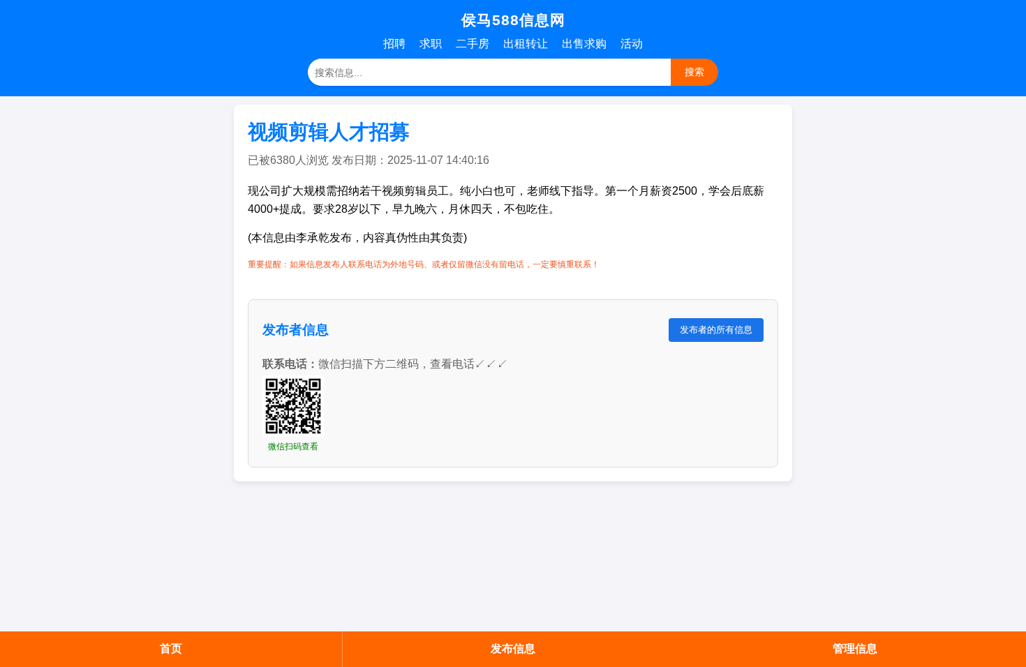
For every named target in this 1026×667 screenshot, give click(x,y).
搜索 (694, 71)
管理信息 (855, 648)
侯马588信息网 (513, 20)
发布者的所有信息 (716, 329)
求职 (430, 44)
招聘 (394, 44)
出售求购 (584, 44)
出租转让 (525, 44)
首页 (171, 648)
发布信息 (513, 648)
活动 (631, 44)
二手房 (472, 44)
